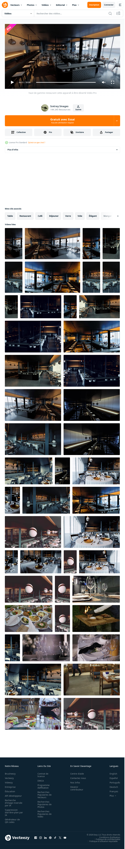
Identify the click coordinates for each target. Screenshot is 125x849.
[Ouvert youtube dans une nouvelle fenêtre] (65, 836)
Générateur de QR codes (12, 819)
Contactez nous (76, 776)
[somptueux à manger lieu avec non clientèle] (33, 531)
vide (80, 214)
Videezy (9, 781)
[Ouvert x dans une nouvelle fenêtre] (60, 836)
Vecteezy (9, 776)
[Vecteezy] (5, 5)
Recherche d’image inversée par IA (12, 801)
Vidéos (45, 5)
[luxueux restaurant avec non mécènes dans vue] (28, 469)
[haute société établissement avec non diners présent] (92, 531)
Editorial (60, 5)
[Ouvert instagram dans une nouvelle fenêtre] (40, 836)
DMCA (40, 779)
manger (108, 214)
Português (112, 781)
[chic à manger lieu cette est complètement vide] (96, 469)
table (10, 214)
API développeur (13, 794)
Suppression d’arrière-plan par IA (12, 811)
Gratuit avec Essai (62, 121)
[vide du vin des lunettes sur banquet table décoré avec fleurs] (46, 646)
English (111, 772)
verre (68, 214)
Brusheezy (10, 772)
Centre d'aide (75, 772)
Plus (74, 5)
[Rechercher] (110, 13)
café (40, 214)
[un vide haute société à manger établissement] (62, 588)
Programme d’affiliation (43, 785)
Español (111, 776)
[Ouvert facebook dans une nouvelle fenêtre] (35, 836)
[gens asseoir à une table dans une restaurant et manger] (33, 712)
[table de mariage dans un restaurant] (28, 617)
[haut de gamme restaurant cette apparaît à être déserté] (13, 242)
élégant (93, 214)
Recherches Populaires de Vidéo (44, 813)
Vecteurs (15, 5)
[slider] (66, 82)
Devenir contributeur (75, 787)
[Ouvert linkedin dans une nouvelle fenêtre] (45, 836)
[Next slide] (113, 214)
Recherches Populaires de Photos (44, 803)
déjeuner (54, 214)
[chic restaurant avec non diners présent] (40, 560)
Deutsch (111, 785)
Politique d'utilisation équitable (101, 839)
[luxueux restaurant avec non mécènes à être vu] (70, 560)
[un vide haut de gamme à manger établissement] (12, 499)
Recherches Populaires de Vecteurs (44, 793)
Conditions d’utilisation (107, 835)
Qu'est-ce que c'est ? (36, 142)
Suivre (78, 109)
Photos (30, 5)
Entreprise (10, 785)
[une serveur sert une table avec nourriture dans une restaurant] (92, 678)
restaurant (25, 214)
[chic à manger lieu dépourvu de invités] (99, 560)
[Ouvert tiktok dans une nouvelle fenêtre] (55, 836)
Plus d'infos (12, 148)
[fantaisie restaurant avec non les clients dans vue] (62, 617)
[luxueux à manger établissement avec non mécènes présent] (92, 438)
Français (111, 790)
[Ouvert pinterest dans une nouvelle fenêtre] (50, 836)
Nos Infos (73, 781)
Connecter (108, 5)
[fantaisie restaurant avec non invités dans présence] (11, 560)
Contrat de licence (42, 773)
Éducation (10, 790)
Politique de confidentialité (105, 837)
